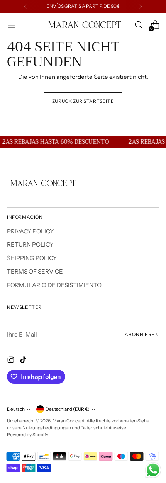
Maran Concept (69, 420)
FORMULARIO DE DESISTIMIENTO (54, 285)
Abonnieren (142, 334)
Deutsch (16, 409)
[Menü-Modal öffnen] (11, 25)
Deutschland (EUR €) (68, 409)
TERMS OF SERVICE (35, 271)
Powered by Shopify (27, 434)
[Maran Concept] (83, 25)
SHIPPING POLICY (32, 258)
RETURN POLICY (30, 244)
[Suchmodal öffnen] (138, 25)
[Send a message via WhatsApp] (153, 470)
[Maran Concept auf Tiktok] (24, 361)
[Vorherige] (25, 6)
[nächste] (140, 6)
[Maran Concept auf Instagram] (11, 361)
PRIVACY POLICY (30, 231)
